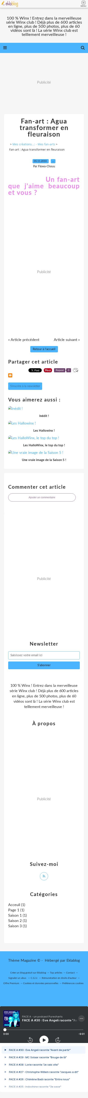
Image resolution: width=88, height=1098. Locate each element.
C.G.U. (34, 978)
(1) (16, 905)
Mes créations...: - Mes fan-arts (33, 144)
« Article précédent (23, 340)
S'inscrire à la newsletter (25, 386)
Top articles (56, 972)
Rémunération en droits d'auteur (59, 978)
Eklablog (73, 960)
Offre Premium (11, 983)
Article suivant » (67, 340)
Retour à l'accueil (44, 349)
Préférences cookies (72, 983)
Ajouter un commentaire (42, 497)
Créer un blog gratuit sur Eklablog (28, 972)
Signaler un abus (17, 978)
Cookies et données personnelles (40, 983)
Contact (70, 972)
